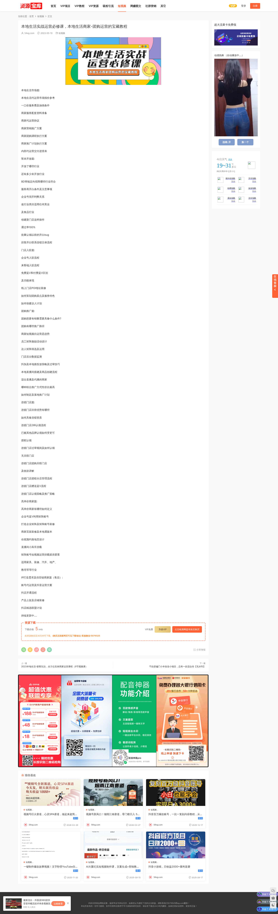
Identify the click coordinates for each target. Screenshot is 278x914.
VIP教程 (79, 6)
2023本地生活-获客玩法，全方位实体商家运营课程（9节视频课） (54, 666)
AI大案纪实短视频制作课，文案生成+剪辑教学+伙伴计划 (112, 866)
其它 (163, 6)
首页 (53, 6)
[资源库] (31, 5)
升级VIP (163, 629)
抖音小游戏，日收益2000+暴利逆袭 (169, 866)
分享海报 (200, 649)
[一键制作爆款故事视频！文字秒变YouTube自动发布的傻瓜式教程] (50, 845)
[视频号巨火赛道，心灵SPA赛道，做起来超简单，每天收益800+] (50, 792)
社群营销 (150, 6)
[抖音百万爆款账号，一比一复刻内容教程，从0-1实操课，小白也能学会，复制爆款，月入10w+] (175, 792)
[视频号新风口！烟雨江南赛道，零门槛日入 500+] (113, 792)
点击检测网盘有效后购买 (187, 629)
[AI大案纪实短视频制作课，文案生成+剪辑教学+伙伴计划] (113, 845)
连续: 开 (226, 142)
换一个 (245, 142)
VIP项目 (65, 6)
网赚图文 (135, 6)
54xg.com (29, 33)
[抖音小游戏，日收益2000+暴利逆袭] (175, 845)
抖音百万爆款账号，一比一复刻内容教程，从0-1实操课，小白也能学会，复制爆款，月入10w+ (175, 814)
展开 (275, 286)
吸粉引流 (108, 6)
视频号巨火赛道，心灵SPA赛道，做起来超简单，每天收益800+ (49, 814)
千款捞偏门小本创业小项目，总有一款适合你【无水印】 (177, 666)
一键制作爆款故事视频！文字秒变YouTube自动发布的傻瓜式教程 (51, 866)
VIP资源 (94, 6)
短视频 (122, 6)
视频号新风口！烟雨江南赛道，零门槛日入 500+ (112, 814)
